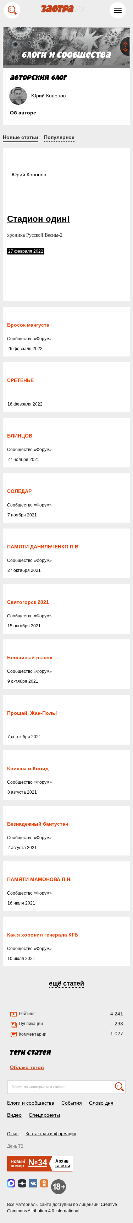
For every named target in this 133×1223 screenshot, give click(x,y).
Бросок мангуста (28, 325)
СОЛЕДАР (19, 491)
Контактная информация (51, 1133)
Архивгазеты (62, 1163)
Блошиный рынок (29, 657)
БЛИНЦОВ (19, 436)
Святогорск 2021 (28, 602)
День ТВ (15, 1146)
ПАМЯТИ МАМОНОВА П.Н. (39, 879)
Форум (42, 338)
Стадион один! (38, 219)
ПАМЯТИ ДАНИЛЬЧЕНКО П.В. (43, 546)
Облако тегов (27, 1067)
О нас (12, 1133)
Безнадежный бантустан (37, 824)
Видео (14, 1115)
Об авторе (23, 113)
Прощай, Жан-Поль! (32, 713)
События (71, 1103)
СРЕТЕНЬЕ (20, 380)
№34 (37, 1162)
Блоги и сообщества (30, 1103)
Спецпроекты (44, 1115)
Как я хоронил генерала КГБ (42, 935)
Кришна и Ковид (28, 768)
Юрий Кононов (29, 174)
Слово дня (101, 1103)
